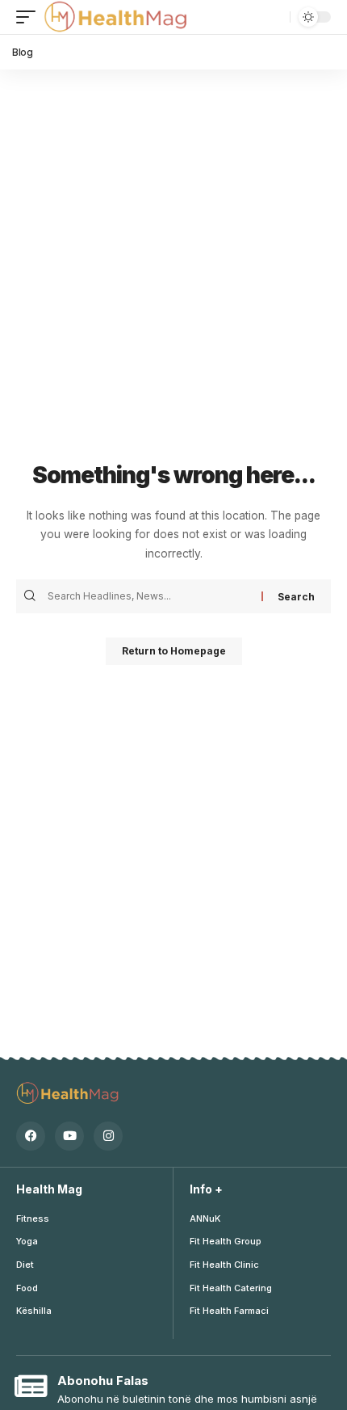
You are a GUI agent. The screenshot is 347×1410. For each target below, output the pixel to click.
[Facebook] (30, 1136)
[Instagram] (108, 1136)
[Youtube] (69, 1136)
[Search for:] (152, 596)
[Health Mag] (117, 17)
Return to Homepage (174, 651)
